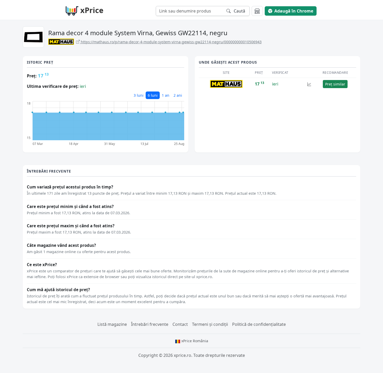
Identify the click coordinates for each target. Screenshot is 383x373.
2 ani (178, 95)
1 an (165, 95)
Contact (180, 324)
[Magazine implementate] (257, 11)
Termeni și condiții (210, 324)
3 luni (139, 95)
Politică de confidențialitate (259, 324)
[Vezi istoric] (309, 84)
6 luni (153, 95)
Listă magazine (112, 324)
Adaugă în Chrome (293, 11)
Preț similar (335, 84)
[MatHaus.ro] (226, 84)
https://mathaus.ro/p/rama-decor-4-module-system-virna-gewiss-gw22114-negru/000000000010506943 (171, 41)
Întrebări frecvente (149, 324)
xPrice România (194, 340)
